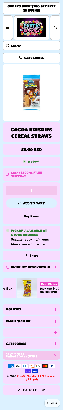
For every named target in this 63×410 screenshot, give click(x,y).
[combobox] (31, 45)
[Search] (6, 45)
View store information (28, 244)
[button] (55, 28)
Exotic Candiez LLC (30, 376)
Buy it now (31, 216)
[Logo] (31, 27)
